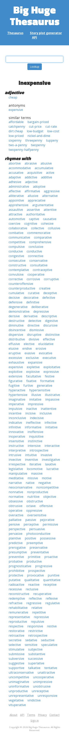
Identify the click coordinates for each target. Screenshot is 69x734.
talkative (34, 668)
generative (44, 385)
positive (30, 538)
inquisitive (36, 436)
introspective (39, 450)
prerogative (17, 547)
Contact (54, 715)
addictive (31, 177)
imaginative (17, 399)
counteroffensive (21, 284)
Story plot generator (46, 33)
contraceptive (42, 270)
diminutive (16, 325)
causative (49, 219)
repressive (41, 617)
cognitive (30, 223)
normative (16, 496)
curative (33, 293)
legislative (16, 469)
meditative (16, 478)
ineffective (33, 422)
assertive (33, 210)
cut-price (35, 126)
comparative (43, 237)
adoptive (39, 186)
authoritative (35, 214)
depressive (41, 311)
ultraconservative (21, 672)
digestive (51, 321)
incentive (15, 413)
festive (49, 376)
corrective (16, 279)
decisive (14, 297)
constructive (17, 265)
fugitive (14, 385)
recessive (15, 589)
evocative (45, 353)
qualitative (31, 580)
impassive (52, 399)
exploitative (52, 367)
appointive (16, 200)
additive (46, 177)
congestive (16, 256)
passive (30, 520)
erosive (41, 348)
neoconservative (20, 487)
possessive (48, 538)
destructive (17, 321)
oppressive (34, 510)
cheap (13, 97)
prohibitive (16, 571)
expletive (33, 367)
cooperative (35, 274)
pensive (14, 524)
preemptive (34, 543)
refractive (15, 603)
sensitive (31, 645)
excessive (15, 358)
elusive (14, 348)
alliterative (16, 196)
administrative (19, 186)
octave (31, 506)
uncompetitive (19, 677)
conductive (34, 251)
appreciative (36, 200)
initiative (51, 427)
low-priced (16, 136)
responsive (35, 626)
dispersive (16, 334)
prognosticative (20, 566)
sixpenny (15, 140)
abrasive (31, 163)
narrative (15, 483)
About (13, 715)
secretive (15, 640)
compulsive (17, 247)
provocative (35, 575)
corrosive (33, 279)
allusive (33, 196)
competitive (17, 242)
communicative (19, 237)
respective (16, 626)
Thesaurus (15, 33)
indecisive (37, 418)
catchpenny (17, 126)
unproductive (18, 691)
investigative (51, 459)
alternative (50, 196)
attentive (50, 210)
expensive (16, 110)
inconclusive (17, 418)
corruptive (51, 279)
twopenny (38, 145)
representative (19, 617)
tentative (50, 668)
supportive (16, 668)
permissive (50, 524)
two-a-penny (18, 145)
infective (50, 422)
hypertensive (18, 395)
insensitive (16, 441)
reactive (33, 584)
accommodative (20, 168)
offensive (46, 506)
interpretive (17, 450)
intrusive (15, 455)
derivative (31, 316)
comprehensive (40, 242)
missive (32, 478)
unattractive (46, 672)
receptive (50, 584)
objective (49, 496)
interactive (52, 446)
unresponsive (47, 696)
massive (37, 473)
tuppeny (52, 140)
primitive (34, 557)
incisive (30, 413)
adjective (31, 182)
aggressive (52, 191)
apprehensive (18, 205)
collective (37, 228)
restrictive (35, 631)
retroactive (16, 635)
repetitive (39, 612)
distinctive (52, 334)
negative (44, 483)
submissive (17, 654)
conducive (16, 251)
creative (44, 288)
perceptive (31, 524)
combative (16, 233)
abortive (15, 163)
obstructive (35, 501)
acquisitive (34, 172)
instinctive (35, 441)
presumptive (18, 552)
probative (16, 561)
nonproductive (37, 492)
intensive (34, 446)
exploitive (15, 372)
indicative (15, 422)
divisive (34, 339)
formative (47, 381)
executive (49, 358)
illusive (36, 395)
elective (29, 344)
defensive (15, 302)
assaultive (16, 210)
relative (36, 608)
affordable (16, 122)
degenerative (18, 307)
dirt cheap (16, 131)
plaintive (15, 538)
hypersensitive (39, 390)
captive (34, 219)
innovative (16, 432)
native (30, 483)
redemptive (17, 598)
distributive (17, 339)
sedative (31, 640)
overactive (16, 515)
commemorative (38, 233)
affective (15, 191)
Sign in (34, 720)
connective (35, 256)
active (50, 172)
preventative (40, 552)
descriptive (49, 316)
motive (47, 478)
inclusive (45, 413)
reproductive (18, 621)
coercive (14, 223)
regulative (52, 603)
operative (15, 510)
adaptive (15, 177)
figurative (15, 381)
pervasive (15, 534)
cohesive (47, 223)
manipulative (18, 473)
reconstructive (19, 594)
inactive (31, 409)
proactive (51, 557)
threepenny (33, 140)
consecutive (17, 260)
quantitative (51, 580)
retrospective (37, 635)
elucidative (45, 344)
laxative (50, 464)
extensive (15, 376)
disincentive (17, 330)
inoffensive (35, 432)
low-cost (53, 131)
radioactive (16, 584)
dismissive (36, 330)
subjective (35, 649)
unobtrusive (42, 686)
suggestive (16, 663)
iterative (35, 464)
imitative (35, 399)
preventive (16, 557)
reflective (35, 598)
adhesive (15, 182)
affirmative (32, 191)
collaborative (18, 228)
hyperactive (17, 390)
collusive (54, 228)
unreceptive (40, 691)
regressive (33, 603)
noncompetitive (47, 487)
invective (15, 459)
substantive (36, 654)
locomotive (35, 469)
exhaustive (16, 362)
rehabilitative (18, 608)
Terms (31, 715)
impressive (35, 404)
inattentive (48, 409)
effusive (14, 344)
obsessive (16, 501)
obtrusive (15, 506)
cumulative (16, 293)
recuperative (42, 594)
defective (48, 297)
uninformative (19, 686)
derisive (14, 316)
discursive (50, 325)
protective (16, 575)
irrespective (17, 464)
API (34, 37)
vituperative (17, 705)
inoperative (17, 436)
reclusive (32, 589)
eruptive (15, 353)
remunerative (18, 612)
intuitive (31, 455)
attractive (15, 214)
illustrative (52, 395)
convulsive (16, 274)
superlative (36, 663)
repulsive (37, 621)
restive (52, 626)
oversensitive (36, 515)
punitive (53, 575)
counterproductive (22, 288)
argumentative (42, 205)
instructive (16, 446)
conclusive (36, 247)
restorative (17, 631)
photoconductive (38, 534)
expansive (35, 362)
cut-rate (51, 126)
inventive (31, 459)
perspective (17, 529)
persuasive (37, 529)
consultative (39, 265)
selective (15, 645)
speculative (49, 645)
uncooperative (43, 677)
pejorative (47, 520)
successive (35, 658)
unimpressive (42, 682)
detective (34, 321)
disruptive (34, 334)
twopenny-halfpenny (24, 150)
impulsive (15, 409)
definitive (32, 302)
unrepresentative (21, 696)
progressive (43, 566)
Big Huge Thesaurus (34, 15)
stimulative (16, 649)
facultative (33, 376)
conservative (38, 260)
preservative (39, 547)
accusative (16, 172)
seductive (47, 640)
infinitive (15, 427)
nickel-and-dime (38, 136)
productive (34, 561)
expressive (51, 372)
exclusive (32, 358)
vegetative (16, 700)
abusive (46, 163)
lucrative (52, 469)
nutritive (33, 496)
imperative (16, 404)
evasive (30, 353)
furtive (28, 385)
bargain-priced (38, 122)
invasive (46, 455)
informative (33, 427)
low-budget (35, 131)
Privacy (42, 715)
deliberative (39, 307)
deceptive (50, 293)
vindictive (34, 700)
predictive (16, 543)
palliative (15, 520)
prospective (36, 571)
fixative (31, 381)
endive (27, 348)
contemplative (19, 270)
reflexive (52, 598)
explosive (33, 372)
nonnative (16, 492)
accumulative (44, 168)
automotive (17, 219)
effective (49, 339)
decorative (31, 297)
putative (15, 580)
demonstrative (19, 311)
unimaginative (19, 682)
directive (33, 325)
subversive (16, 658)
